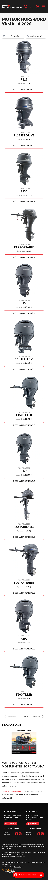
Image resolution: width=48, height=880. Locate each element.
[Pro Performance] (12, 6)
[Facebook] (16, 833)
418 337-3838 (35, 828)
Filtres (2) (15, 36)
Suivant (36, 716)
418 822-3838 (13, 828)
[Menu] (43, 6)
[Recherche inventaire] (26, 6)
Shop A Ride (17, 867)
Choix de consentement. (17, 856)
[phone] (31, 6)
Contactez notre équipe (11, 791)
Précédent (12, 716)
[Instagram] (20, 833)
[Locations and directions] (37, 6)
